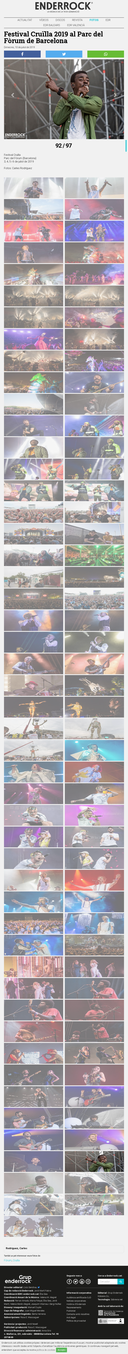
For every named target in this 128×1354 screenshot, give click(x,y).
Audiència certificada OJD (78, 1297)
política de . (46, 1350)
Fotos (94, 20)
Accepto (61, 1350)
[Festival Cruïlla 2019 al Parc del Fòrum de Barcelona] (33, 189)
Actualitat (25, 20)
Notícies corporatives (76, 1301)
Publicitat (71, 1311)
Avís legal (71, 1317)
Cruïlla (16, 1260)
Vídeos (43, 20)
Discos (60, 20)
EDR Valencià (76, 25)
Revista (77, 20)
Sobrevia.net (116, 1299)
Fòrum (8, 1260)
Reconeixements (73, 1307)
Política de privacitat (76, 1321)
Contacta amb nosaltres (78, 1314)
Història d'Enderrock (76, 1304)
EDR (108, 20)
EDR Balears (51, 25)
